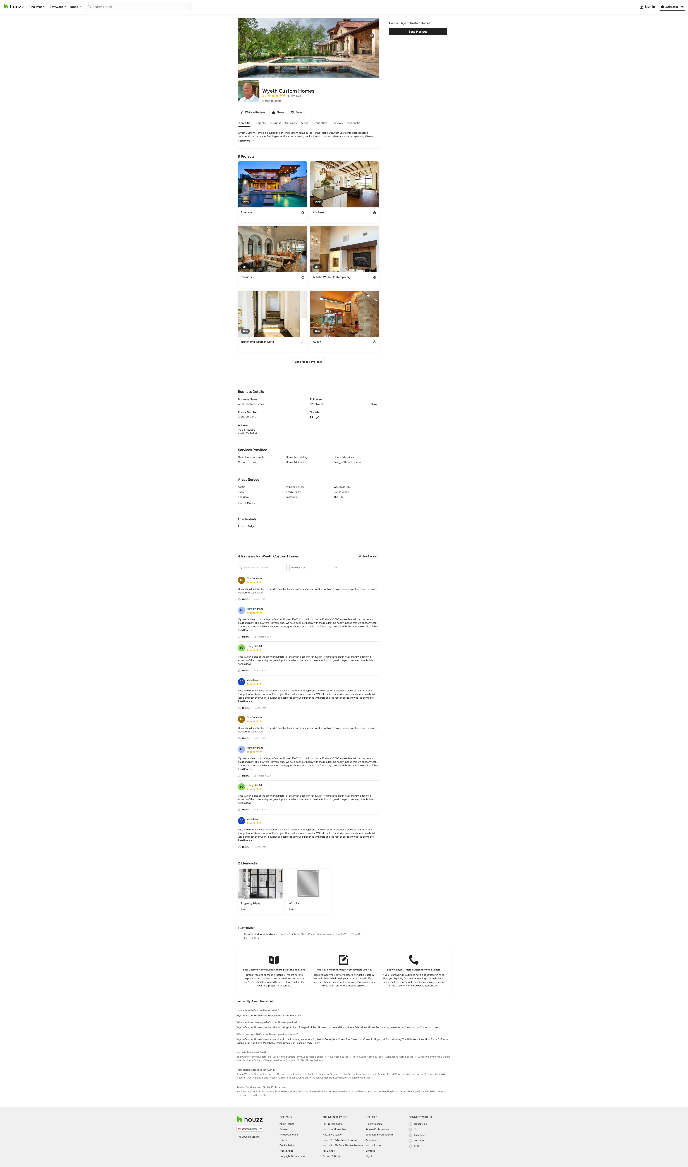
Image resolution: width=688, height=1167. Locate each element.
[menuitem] (37, 7)
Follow (373, 404)
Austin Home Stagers (360, 1077)
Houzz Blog (420, 1123)
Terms (283, 1140)
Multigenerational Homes (353, 1091)
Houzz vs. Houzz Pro (334, 1129)
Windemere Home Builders (279, 1060)
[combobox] (139, 6)
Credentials (319, 123)
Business (275, 123)
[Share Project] (302, 212)
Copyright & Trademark (292, 1156)
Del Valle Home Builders (281, 1056)
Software (56, 7)
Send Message (418, 31)
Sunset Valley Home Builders (433, 1056)
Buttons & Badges (332, 1156)
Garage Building (427, 1091)
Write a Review (368, 556)
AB (241, 610)
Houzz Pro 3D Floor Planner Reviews (342, 1145)
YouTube (419, 1140)
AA (241, 681)
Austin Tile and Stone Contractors (396, 1074)
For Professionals (332, 1123)
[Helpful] (239, 599)
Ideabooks (353, 123)
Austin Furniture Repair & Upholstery (290, 1077)
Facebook (419, 1135)
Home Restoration (258, 1095)
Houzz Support (374, 1145)
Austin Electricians (257, 1077)
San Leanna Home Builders (400, 1056)
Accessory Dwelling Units (383, 1091)
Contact (370, 1150)
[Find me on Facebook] (311, 417)
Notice (294, 1134)
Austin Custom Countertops (360, 1074)
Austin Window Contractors (251, 1074)
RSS (416, 1146)
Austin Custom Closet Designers (287, 1074)
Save (298, 112)
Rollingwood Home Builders (368, 1056)
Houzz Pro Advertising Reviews (339, 1140)
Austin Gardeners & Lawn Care (329, 1077)
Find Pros (35, 7)
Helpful (246, 599)
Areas (304, 123)
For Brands (328, 1150)
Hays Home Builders (339, 1056)
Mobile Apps (286, 1150)
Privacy (284, 1134)
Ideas (74, 7)
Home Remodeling (277, 1091)
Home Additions (299, 1091)
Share (280, 112)
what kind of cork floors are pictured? (281, 934)
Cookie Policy (287, 1145)
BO (242, 647)
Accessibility (373, 1140)
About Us (244, 123)
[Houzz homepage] (14, 6)
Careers (284, 1129)
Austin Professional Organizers (325, 1074)
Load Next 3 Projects (308, 361)
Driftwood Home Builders (311, 1056)
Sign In (369, 1156)
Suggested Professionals (379, 1134)
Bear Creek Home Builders (251, 1056)
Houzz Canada (374, 1123)
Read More (244, 140)
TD (241, 580)
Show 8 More (245, 503)
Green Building (408, 1091)
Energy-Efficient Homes (323, 1091)
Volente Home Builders (249, 1060)
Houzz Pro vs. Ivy (331, 1134)
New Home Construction (250, 1091)
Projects (260, 123)
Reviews (337, 123)
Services (291, 123)
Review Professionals (377, 1129)
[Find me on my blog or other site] (317, 417)
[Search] (89, 6)
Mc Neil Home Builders (310, 1060)
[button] (308, 533)
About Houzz (287, 1123)
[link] (245, 630)
